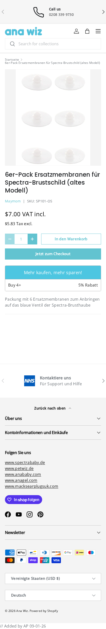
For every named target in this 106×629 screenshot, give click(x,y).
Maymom (13, 201)
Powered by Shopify (44, 611)
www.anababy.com (23, 474)
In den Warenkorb (71, 238)
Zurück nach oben (50, 408)
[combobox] (53, 43)
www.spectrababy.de (25, 462)
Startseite (12, 59)
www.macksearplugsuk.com (31, 486)
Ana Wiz (22, 611)
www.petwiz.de (19, 468)
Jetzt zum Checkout (53, 253)
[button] (87, 31)
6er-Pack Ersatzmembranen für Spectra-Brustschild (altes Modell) (52, 62)
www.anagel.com (21, 480)
